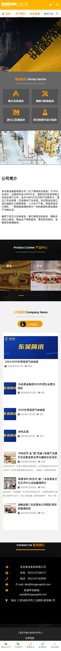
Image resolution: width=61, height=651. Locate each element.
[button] (21, 295)
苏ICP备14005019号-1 (31, 632)
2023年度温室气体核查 (31, 409)
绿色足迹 (23, 431)
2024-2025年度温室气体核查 (21, 361)
